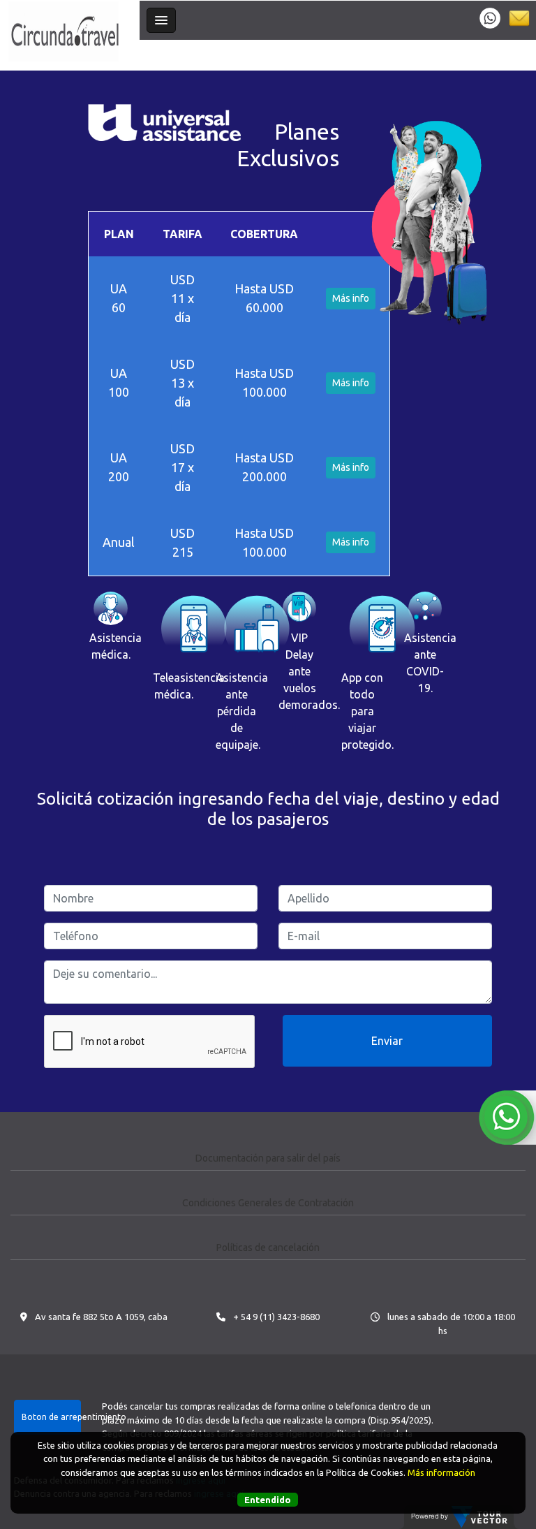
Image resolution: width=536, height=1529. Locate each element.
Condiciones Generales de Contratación (268, 1202)
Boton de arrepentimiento (51, 1416)
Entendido (267, 1500)
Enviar (387, 1040)
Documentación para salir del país (268, 1158)
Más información (441, 1472)
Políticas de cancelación (268, 1247)
